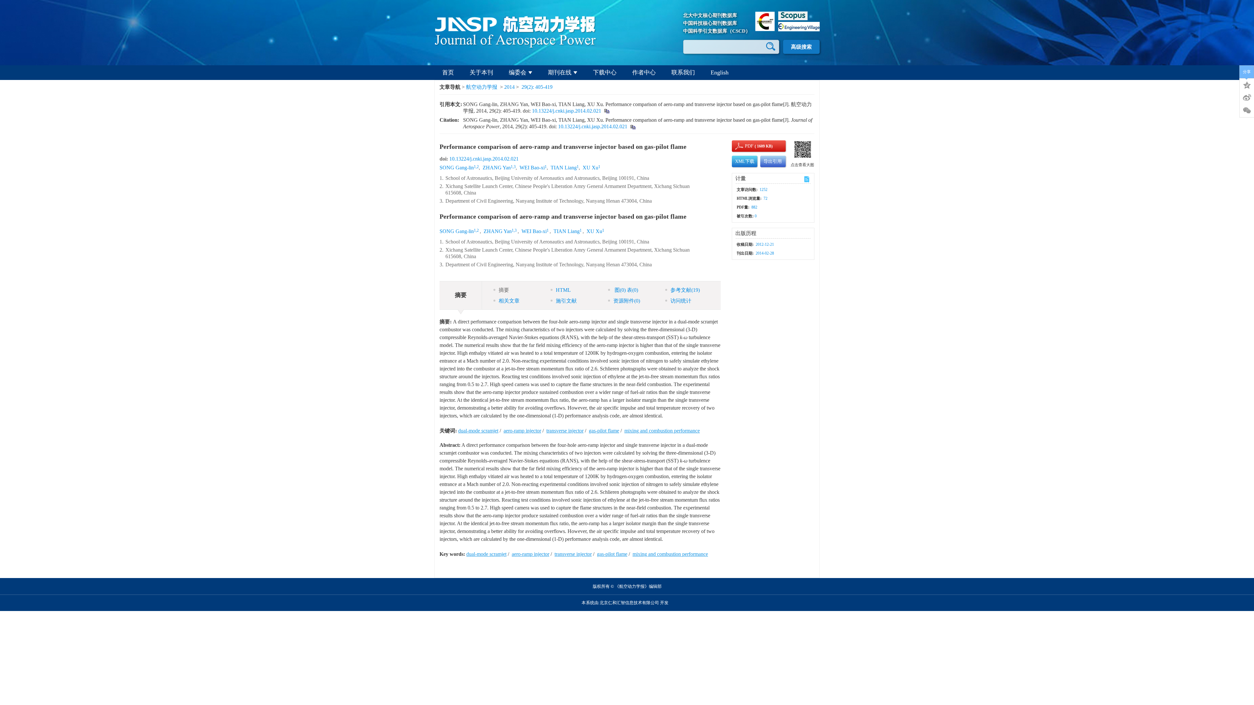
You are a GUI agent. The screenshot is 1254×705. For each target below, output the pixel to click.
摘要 (504, 290)
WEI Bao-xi (532, 167)
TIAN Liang (564, 167)
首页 (448, 72)
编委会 (517, 72)
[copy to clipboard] (633, 126)
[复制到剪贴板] (607, 111)
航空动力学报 (481, 87)
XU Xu (590, 167)
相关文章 (509, 301)
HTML (563, 290)
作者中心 (644, 72)
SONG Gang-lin (457, 167)
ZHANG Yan (497, 167)
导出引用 (773, 161)
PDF (748, 146)
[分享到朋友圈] (1247, 110)
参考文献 (685, 290)
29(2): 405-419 (537, 87)
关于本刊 (481, 72)
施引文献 (566, 301)
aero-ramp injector (522, 430)
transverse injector (565, 430)
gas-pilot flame (604, 430)
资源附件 (626, 301)
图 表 (625, 290)
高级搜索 (801, 47)
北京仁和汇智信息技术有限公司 (629, 602)
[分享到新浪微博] (1247, 97)
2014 (509, 87)
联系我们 (683, 72)
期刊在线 (559, 72)
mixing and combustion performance (662, 430)
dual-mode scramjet (478, 430)
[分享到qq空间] (1247, 84)
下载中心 (605, 72)
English (720, 72)
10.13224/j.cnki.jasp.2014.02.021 (566, 111)
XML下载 (744, 161)
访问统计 (680, 301)
